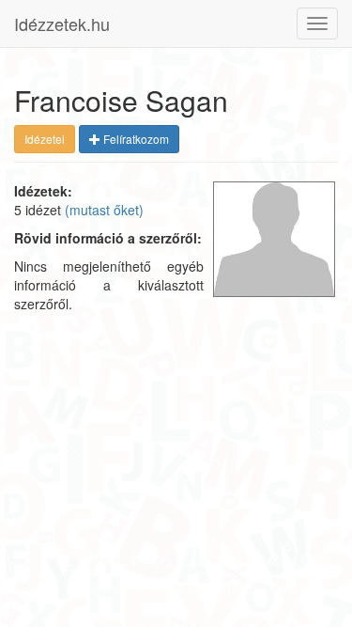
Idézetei (44, 139)
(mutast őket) (104, 209)
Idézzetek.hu (62, 23)
